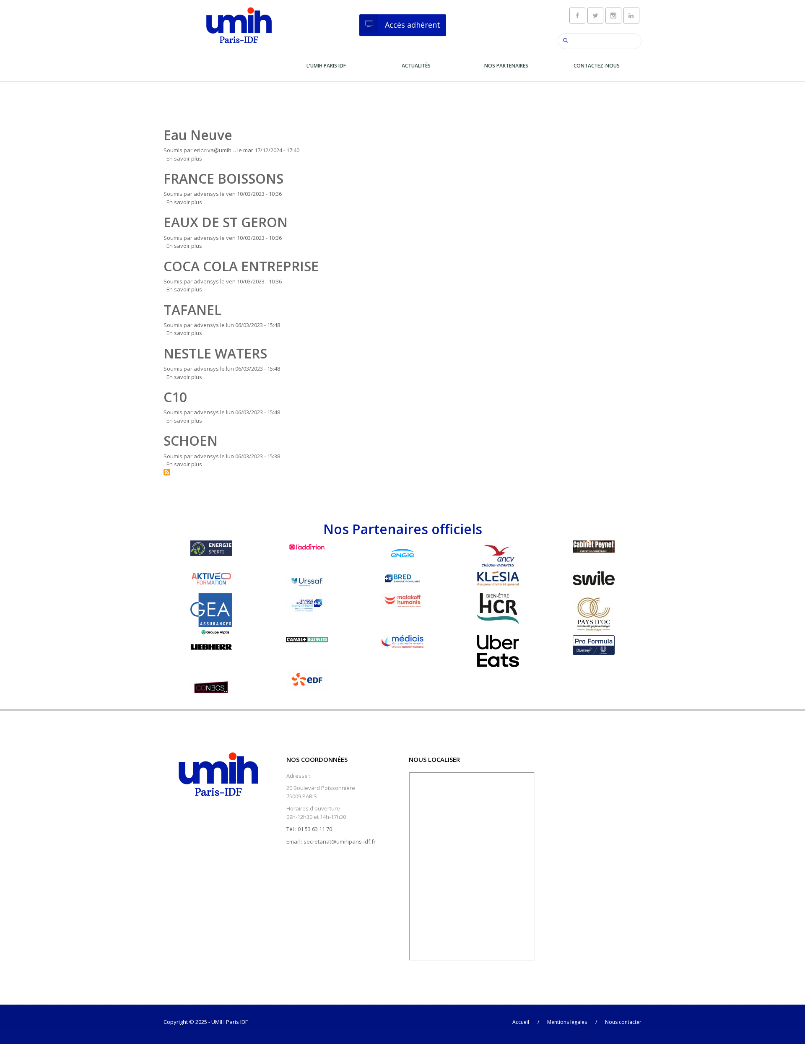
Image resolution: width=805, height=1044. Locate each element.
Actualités (416, 65)
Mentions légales (567, 1022)
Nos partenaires (506, 65)
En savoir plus (184, 158)
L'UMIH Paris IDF (326, 65)
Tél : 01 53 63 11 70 (309, 829)
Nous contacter (623, 1022)
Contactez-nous (597, 65)
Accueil (520, 1022)
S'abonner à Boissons (167, 472)
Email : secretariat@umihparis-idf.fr (331, 841)
